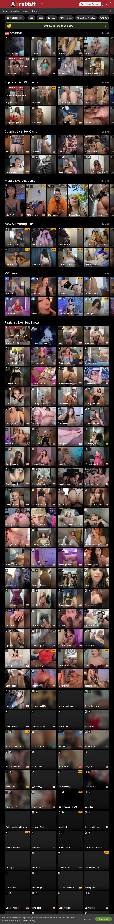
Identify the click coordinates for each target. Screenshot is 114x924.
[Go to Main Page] (23, 4)
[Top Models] (42, 4)
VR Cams (11, 273)
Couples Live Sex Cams (21, 131)
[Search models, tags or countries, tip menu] (110, 11)
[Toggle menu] (4, 4)
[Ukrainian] (41, 17)
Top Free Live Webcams (21, 82)
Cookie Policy (28, 921)
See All (105, 33)
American (16, 33)
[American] (31, 17)
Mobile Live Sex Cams (20, 181)
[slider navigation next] (108, 56)
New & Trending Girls (19, 224)
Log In (106, 4)
